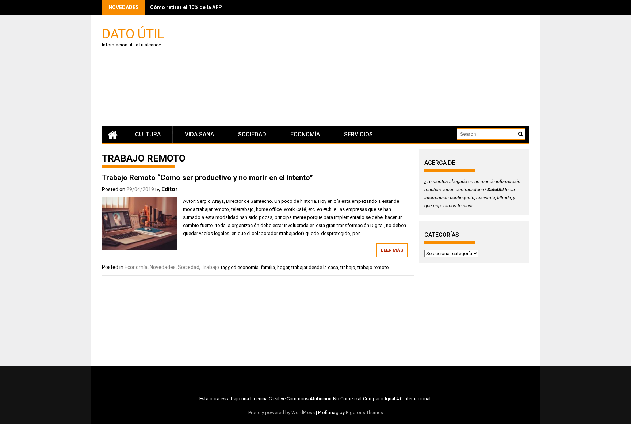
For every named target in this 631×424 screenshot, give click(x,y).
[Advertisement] (385, 71)
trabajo (347, 267)
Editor (169, 189)
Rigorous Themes (364, 412)
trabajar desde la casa (314, 267)
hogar (283, 267)
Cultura (148, 134)
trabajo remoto (373, 267)
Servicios (358, 134)
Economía (305, 134)
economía (248, 267)
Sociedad (252, 134)
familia (268, 267)
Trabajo (210, 267)
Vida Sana (199, 134)
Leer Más (392, 250)
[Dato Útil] (112, 134)
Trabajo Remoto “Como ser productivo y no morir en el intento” (207, 177)
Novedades (163, 267)
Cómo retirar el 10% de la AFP (186, 7)
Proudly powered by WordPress (281, 412)
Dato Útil (133, 33)
